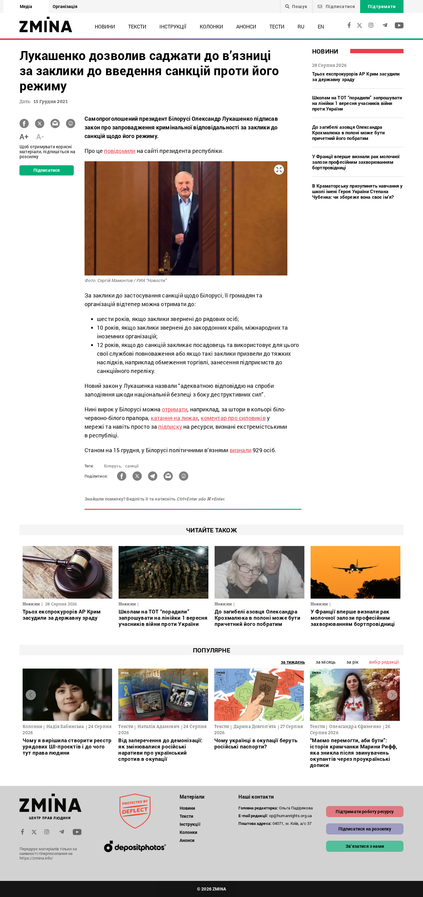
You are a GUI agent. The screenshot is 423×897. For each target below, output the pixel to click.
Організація (65, 6)
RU (301, 26)
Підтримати (382, 6)
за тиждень (293, 662)
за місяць (326, 662)
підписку (170, 426)
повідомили (119, 150)
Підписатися (340, 6)
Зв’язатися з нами (365, 846)
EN (321, 26)
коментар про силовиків (233, 418)
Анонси (246, 26)
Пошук (299, 6)
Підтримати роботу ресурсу (365, 811)
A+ (24, 136)
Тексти (137, 26)
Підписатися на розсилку (364, 829)
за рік (352, 662)
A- (40, 136)
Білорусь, (113, 466)
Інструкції (172, 26)
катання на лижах (174, 418)
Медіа (26, 6)
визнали (240, 450)
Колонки (211, 26)
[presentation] (31, 695)
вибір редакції (384, 662)
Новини (105, 26)
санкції (131, 466)
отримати (175, 409)
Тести (276, 26)
